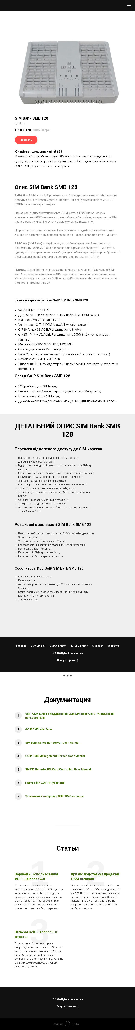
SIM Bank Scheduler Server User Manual (52, 742)
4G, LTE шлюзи (79, 645)
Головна (21, 645)
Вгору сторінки (66, 660)
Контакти (113, 645)
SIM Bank (97, 645)
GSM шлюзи (38, 645)
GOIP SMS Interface (38, 729)
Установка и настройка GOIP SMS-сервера (54, 796)
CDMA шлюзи (58, 645)
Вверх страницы (66, 1006)
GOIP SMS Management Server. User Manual (55, 756)
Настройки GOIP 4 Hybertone (45, 782)
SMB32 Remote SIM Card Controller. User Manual (58, 769)
